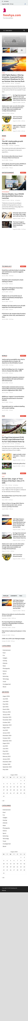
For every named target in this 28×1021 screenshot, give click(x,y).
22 (21, 790)
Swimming (5, 676)
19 (10, 790)
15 (21, 786)
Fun (3, 435)
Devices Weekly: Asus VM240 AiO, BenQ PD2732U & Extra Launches (13, 196)
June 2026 (5, 701)
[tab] (5, 595)
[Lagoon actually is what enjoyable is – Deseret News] (7, 125)
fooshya (18, 83)
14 (17, 786)
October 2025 (6, 722)
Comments (14, 595)
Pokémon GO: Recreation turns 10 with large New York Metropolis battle (13, 306)
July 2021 (5, 746)
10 (3, 786)
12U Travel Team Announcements (17, 117)
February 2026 (7, 712)
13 (14, 786)
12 (10, 786)
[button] (23, 41)
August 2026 (6, 696)
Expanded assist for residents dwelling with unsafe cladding (13, 407)
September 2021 (7, 740)
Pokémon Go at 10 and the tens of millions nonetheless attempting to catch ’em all (12, 297)
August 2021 (6, 743)
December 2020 (7, 761)
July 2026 (5, 699)
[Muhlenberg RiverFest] (7, 463)
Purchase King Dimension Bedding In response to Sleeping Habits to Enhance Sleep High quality (13, 623)
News (3, 139)
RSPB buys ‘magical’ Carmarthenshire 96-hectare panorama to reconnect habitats (13, 398)
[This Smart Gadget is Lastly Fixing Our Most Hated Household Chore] (7, 222)
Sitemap (4, 890)
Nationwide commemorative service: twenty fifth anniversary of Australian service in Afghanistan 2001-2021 (13, 388)
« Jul (3, 800)
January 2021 (6, 759)
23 (24, 790)
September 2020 (7, 767)
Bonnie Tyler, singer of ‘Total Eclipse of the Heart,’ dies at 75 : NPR (13, 481)
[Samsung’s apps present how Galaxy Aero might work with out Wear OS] (7, 213)
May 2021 (5, 751)
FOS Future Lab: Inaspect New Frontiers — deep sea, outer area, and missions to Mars (14, 315)
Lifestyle (5, 663)
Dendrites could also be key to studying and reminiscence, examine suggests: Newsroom (13, 271)
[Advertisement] (15, 25)
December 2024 (7, 735)
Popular (5, 595)
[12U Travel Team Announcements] (14, 41)
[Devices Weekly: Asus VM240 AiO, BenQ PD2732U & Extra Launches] (14, 183)
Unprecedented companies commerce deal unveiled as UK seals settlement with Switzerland (13, 378)
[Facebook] (25, 4)
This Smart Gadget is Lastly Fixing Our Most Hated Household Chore (19, 224)
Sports (4, 673)
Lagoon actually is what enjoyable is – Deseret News (19, 127)
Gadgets (5, 658)
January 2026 (6, 714)
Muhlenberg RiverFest (19, 463)
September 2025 (7, 725)
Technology (6, 679)
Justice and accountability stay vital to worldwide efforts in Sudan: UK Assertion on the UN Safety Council (13, 361)
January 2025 (6, 733)
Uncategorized (7, 684)
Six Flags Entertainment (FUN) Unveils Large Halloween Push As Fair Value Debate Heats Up (19, 97)
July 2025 (5, 730)
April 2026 (5, 706)
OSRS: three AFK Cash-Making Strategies (13, 638)
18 (7, 790)
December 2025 (7, 717)
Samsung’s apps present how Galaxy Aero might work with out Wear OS (19, 214)
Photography (6, 668)
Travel (3, 72)
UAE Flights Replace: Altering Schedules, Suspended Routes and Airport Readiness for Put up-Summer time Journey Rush (19, 523)
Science (5, 671)
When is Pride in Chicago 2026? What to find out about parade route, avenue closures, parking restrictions (13, 504)
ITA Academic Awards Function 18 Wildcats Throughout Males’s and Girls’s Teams (14, 164)
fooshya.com (12, 15)
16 (24, 786)
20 (14, 790)
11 (7, 786)
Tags (20, 595)
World (4, 686)
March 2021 (6, 753)
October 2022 (6, 738)
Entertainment (5, 191)
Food (3, 476)
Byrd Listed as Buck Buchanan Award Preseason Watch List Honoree (12, 156)
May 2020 (5, 769)
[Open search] (24, 30)
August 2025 (6, 727)
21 (17, 790)
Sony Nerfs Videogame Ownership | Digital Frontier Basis (12, 288)
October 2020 (6, 764)
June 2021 (5, 748)
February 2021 (7, 756)
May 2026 (5, 704)
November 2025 (7, 719)
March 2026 (6, 709)
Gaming (5, 660)
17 (3, 790)
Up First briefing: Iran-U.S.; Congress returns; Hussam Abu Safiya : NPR (12, 370)
